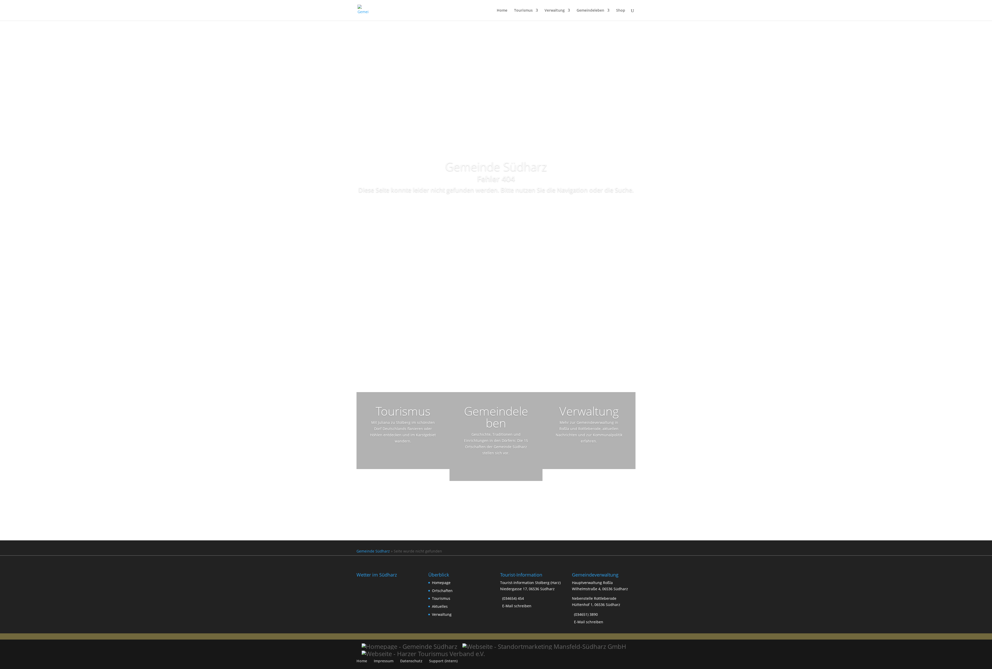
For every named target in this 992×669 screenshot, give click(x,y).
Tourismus (523, 11)
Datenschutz (411, 660)
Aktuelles (440, 606)
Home (502, 11)
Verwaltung (555, 11)
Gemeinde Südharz (373, 551)
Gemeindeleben (590, 11)
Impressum (383, 660)
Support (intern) (443, 660)
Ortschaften (442, 590)
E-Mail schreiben (516, 605)
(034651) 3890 (586, 614)
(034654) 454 (513, 598)
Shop (620, 11)
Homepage (441, 582)
